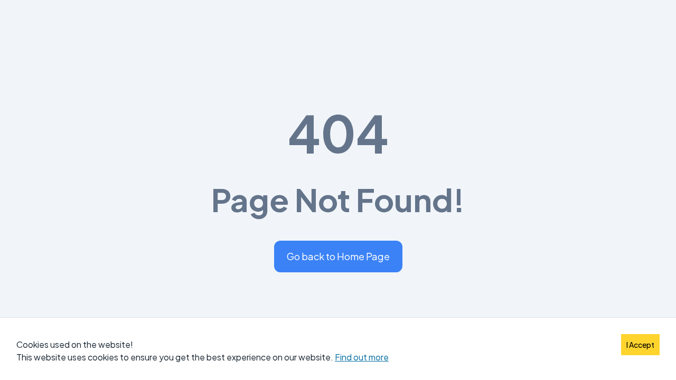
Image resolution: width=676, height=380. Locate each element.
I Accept (640, 344)
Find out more (362, 357)
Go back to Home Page (338, 256)
